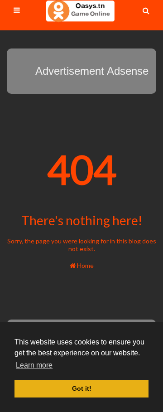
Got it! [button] (81, 388)
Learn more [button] (34, 365)
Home (85, 265)
